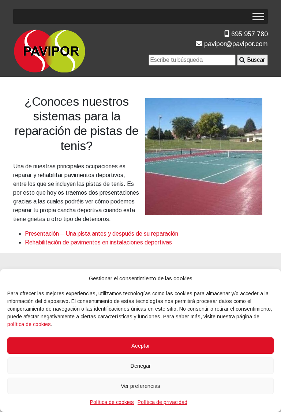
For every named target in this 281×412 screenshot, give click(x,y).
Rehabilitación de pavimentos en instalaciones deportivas (98, 242)
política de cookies (29, 324)
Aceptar (140, 345)
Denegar (140, 366)
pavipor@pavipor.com (235, 44)
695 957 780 (248, 34)
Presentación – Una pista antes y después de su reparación (101, 234)
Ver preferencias (140, 386)
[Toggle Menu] (258, 16)
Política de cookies (112, 402)
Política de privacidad (162, 402)
